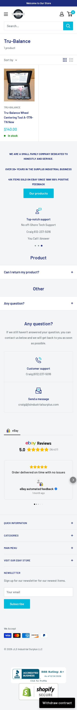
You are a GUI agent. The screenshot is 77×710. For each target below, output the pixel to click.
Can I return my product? (21, 272)
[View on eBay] (38, 481)
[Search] (68, 26)
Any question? (14, 303)
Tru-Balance (12, 107)
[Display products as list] (71, 60)
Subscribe (17, 604)
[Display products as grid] (65, 60)
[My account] (62, 14)
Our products (38, 193)
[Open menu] (6, 14)
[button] (4, 480)
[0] (69, 14)
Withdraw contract (57, 703)
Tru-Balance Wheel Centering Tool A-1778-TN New (18, 117)
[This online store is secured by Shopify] (38, 686)
